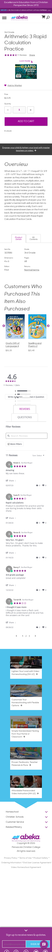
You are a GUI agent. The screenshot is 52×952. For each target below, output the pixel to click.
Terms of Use (25, 858)
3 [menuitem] (29, 636)
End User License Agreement (37, 863)
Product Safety (41, 858)
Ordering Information (11, 863)
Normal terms (31, 270)
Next (48, 325)
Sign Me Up (38, 943)
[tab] (24, 409)
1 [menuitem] (22, 636)
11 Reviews (22, 55)
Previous (3, 325)
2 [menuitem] (26, 636)
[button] (18, 238)
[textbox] (45, 456)
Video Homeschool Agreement (26, 867)
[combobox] (38, 455)
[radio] (23, 391)
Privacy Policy (10, 858)
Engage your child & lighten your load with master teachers (26, 149)
